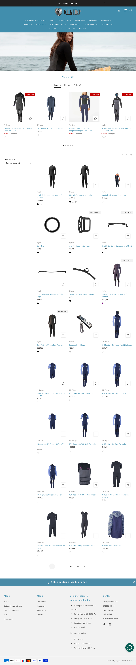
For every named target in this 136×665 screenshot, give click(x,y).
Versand (40, 614)
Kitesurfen (105, 20)
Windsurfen (106, 24)
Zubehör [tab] (78, 85)
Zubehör (26, 24)
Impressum (8, 619)
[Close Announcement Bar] (134, 582)
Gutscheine (41, 601)
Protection (40, 24)
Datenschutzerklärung (13, 606)
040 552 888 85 (108, 606)
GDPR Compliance (11, 610)
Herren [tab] (67, 85)
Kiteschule (41, 606)
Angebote (93, 20)
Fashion (70, 29)
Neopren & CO (54, 29)
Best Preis (83, 29)
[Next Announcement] (104, 3)
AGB (5, 614)
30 (78, 566)
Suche (6, 601)
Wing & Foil (74, 24)
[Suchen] (130, 10)
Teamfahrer (41, 610)
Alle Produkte (80, 20)
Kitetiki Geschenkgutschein (35, 20)
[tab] (63, 145)
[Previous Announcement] (31, 3)
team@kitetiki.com (110, 601)
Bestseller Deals (64, 20)
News (52, 20)
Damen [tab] (57, 85)
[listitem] (68, 3)
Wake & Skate (90, 24)
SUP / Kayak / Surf (57, 24)
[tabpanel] (68, 115)
